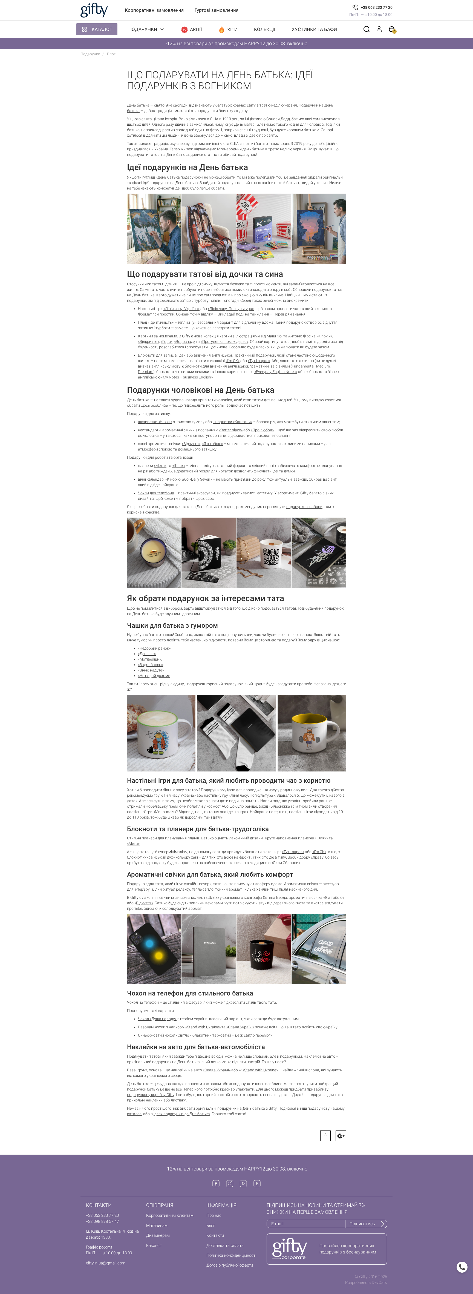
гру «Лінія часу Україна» (175, 795)
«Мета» (160, 465)
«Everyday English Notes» (275, 371)
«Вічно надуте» (151, 670)
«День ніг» (147, 654)
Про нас (213, 1215)
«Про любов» (262, 430)
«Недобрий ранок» (154, 648)
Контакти (215, 1235)
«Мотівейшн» (149, 659)
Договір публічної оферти (229, 1265)
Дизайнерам (158, 1235)
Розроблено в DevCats (366, 1282)
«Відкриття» (148, 341)
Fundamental (303, 366)
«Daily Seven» (200, 479)
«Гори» (166, 341)
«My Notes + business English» (187, 377)
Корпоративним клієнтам (170, 1215)
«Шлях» (178, 465)
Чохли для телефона (156, 493)
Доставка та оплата (225, 1245)
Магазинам (157, 1225)
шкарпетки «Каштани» (232, 422)
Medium (323, 366)
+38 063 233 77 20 (377, 7)
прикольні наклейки (145, 1100)
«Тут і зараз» (259, 360)
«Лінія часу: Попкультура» (231, 308)
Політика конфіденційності (231, 1255)
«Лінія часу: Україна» (181, 308)
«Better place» (231, 430)
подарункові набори (304, 506)
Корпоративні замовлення (154, 10)
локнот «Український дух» (152, 857)
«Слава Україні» (240, 1027)
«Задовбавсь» (150, 664)
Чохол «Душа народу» (157, 1019)
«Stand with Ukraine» (203, 1027)
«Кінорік (172, 479)
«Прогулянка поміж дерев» (224, 341)
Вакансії (153, 1245)
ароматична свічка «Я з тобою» (316, 897)
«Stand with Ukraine (259, 1070)
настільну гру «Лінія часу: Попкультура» (239, 795)
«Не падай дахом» (154, 675)
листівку (178, 1100)
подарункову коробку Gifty (150, 1094)
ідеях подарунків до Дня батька (182, 1114)
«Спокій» (324, 336)
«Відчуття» (191, 443)
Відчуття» (144, 903)
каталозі (134, 1114)
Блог (210, 1225)
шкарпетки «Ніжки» (155, 422)
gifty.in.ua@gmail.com (105, 1263)
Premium (145, 371)
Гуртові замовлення (216, 10)
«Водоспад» (184, 341)
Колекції (264, 29)
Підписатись (362, 1223)
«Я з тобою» (212, 443)
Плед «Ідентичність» (156, 322)
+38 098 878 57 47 (102, 1221)
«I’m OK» (233, 360)
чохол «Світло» (178, 1035)
